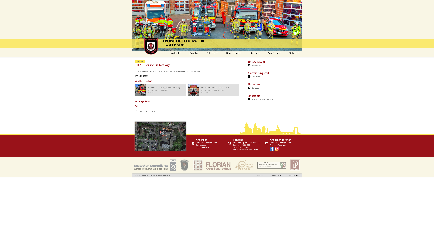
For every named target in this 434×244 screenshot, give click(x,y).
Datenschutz (294, 175)
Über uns (254, 53)
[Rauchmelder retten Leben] (244, 165)
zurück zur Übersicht (147, 111)
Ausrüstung (274, 53)
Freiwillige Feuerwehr (278, 145)
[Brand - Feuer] (295, 165)
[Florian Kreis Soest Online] (212, 165)
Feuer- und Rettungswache (280, 143)
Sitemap (260, 175)
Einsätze (193, 53)
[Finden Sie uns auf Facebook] (272, 149)
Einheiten (294, 53)
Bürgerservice (233, 53)
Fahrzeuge (212, 53)
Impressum (276, 175)
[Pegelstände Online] (272, 165)
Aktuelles (176, 53)
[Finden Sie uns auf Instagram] (277, 149)
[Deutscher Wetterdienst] (155, 165)
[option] (217, 25)
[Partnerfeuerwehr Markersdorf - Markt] (184, 165)
